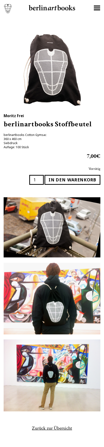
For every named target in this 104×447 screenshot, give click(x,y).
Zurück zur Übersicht (52, 428)
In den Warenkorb (72, 180)
